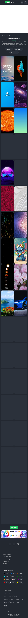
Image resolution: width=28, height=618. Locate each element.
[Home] (2, 35)
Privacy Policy (19, 611)
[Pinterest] (14, 544)
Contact (11, 611)
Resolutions (6, 561)
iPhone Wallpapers (7, 554)
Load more (14, 527)
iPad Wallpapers (7, 556)
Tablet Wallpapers (7, 559)
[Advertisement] (14, 19)
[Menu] (2, 2)
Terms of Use (10, 614)
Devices (5, 563)
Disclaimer (18, 614)
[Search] (22, 2)
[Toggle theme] (25, 2)
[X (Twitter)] (18, 544)
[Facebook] (10, 544)
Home (5, 611)
